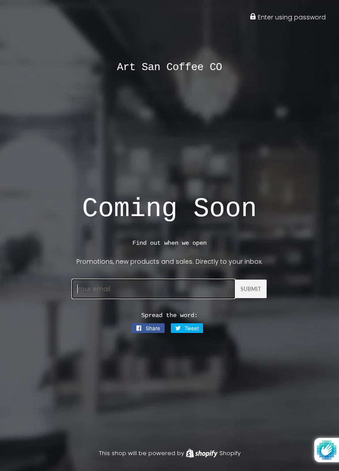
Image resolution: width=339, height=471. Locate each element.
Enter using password (291, 17)
